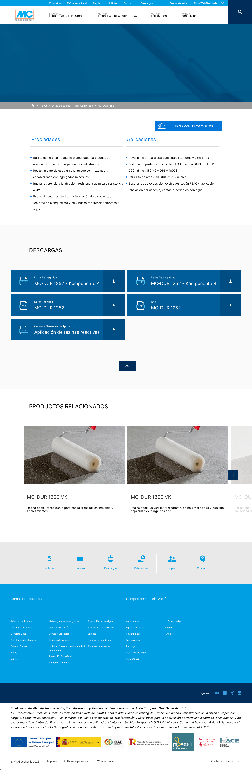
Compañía (55, 3)
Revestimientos (84, 105)
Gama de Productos (26, 599)
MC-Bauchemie (24, 15)
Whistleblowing (106, 761)
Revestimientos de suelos (55, 105)
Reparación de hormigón (100, 621)
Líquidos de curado (59, 640)
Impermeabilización (59, 627)
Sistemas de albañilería (99, 640)
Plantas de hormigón (136, 652)
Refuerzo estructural (59, 662)
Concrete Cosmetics (21, 627)
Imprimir (52, 761)
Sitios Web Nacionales (206, 3)
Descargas (147, 3)
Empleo (97, 3)
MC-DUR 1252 (106, 105)
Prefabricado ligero (174, 621)
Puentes (168, 627)
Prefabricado (132, 658)
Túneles (168, 633)
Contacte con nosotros (225, 761)
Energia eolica (133, 640)
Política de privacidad (77, 761)
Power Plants (133, 633)
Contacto (129, 3)
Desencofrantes (19, 646)
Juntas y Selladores (59, 633)
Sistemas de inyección (99, 646)
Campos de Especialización (147, 599)
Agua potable (133, 621)
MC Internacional (77, 3)
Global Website (178, 3)
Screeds (92, 633)
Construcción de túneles (23, 640)
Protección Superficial (60, 656)
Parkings (130, 646)
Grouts (14, 658)
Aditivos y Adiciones (21, 621)
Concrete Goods (19, 633)
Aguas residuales (135, 627)
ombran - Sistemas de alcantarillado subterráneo (67, 648)
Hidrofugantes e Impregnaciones (65, 621)
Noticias (112, 3)
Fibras (14, 652)
